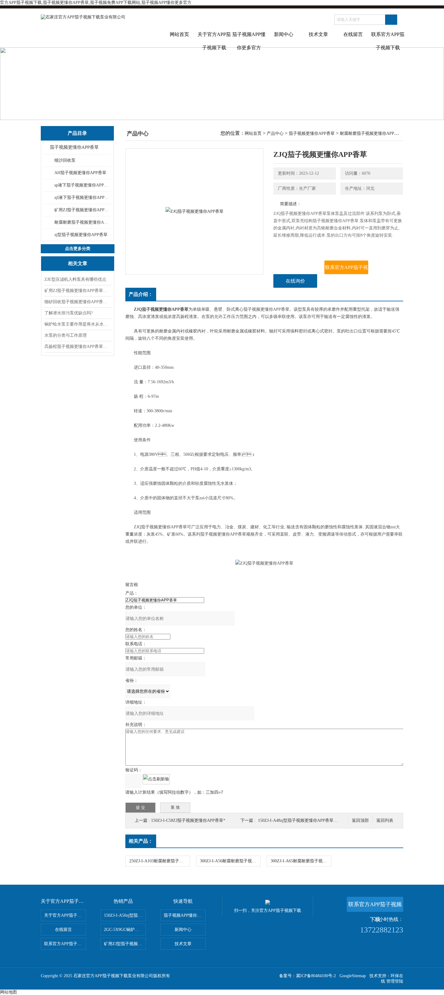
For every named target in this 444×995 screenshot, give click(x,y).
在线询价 (295, 281)
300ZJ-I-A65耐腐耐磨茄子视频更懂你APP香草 (301, 861)
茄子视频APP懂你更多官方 (248, 39)
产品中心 (275, 133)
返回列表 (384, 820)
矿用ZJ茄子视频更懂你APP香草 (82, 210)
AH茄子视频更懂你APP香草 (80, 172)
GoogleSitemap (352, 976)
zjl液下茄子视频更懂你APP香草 (82, 197)
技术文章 (318, 34)
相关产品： (141, 841)
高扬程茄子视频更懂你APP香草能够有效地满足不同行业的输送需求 (77, 346)
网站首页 (179, 34)
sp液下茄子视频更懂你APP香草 (82, 185)
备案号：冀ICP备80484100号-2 (307, 976)
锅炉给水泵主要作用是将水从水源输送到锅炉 (77, 324)
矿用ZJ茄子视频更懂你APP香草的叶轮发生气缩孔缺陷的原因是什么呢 (77, 290)
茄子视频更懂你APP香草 (74, 147)
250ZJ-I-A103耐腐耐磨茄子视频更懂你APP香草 (159, 861)
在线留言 (353, 34)
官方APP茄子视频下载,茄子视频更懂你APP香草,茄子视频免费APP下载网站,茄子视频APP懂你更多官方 (95, 2)
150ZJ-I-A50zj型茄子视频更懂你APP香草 (125, 915)
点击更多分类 (77, 248)
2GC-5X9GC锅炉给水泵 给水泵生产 (125, 929)
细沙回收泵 (65, 160)
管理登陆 (394, 981)
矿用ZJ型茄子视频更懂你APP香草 (125, 944)
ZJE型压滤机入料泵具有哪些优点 (75, 279)
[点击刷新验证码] (156, 779)
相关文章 (77, 263)
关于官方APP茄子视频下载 (214, 39)
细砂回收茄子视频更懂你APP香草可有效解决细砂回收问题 (77, 302)
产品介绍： (141, 294)
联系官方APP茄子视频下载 (387, 39)
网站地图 (8, 992)
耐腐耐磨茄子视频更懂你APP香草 (82, 222)
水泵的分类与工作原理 (65, 335)
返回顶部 (360, 820)
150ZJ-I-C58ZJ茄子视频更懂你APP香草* (188, 820)
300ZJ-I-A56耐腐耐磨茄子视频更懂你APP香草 (230, 861)
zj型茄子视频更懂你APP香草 (81, 234)
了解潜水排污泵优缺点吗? (68, 313)
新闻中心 (283, 34)
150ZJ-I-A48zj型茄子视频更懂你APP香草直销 (300, 820)
